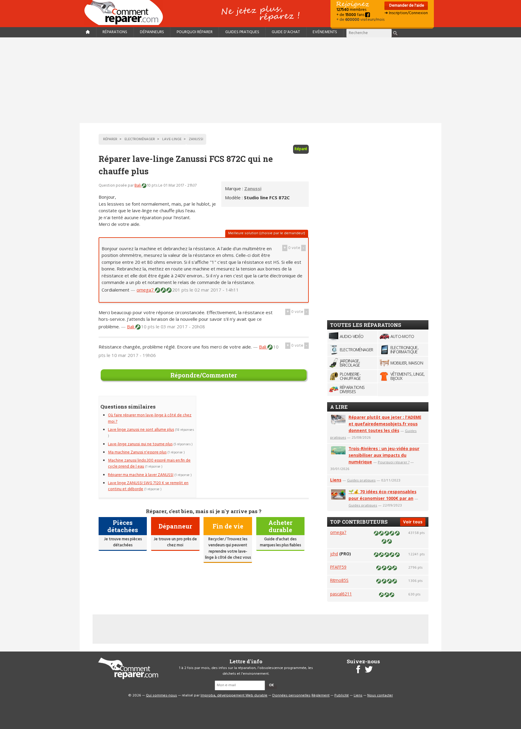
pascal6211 (341, 594)
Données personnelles (291, 696)
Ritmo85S (339, 580)
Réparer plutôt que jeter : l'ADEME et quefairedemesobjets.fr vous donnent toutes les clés (385, 423)
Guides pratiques (242, 32)
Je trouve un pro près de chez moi (175, 542)
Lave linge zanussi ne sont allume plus (141, 430)
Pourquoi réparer (195, 32)
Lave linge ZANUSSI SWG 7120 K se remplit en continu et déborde (148, 486)
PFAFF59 (338, 567)
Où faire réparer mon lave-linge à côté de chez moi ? (149, 418)
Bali (138, 185)
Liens (335, 480)
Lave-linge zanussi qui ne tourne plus (140, 444)
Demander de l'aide (406, 5)
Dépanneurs (152, 32)
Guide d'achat (286, 32)
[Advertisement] (260, 80)
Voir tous (412, 522)
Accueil (126, 12)
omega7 (146, 290)
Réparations (115, 32)
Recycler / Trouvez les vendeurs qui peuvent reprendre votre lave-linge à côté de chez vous (228, 548)
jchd (334, 554)
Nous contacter (380, 696)
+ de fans (350, 15)
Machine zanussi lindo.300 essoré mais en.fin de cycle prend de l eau (149, 463)
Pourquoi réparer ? (393, 462)
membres (351, 10)
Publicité (341, 696)
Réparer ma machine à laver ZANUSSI (140, 475)
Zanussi (252, 188)
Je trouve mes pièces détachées (123, 542)
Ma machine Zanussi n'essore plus (137, 452)
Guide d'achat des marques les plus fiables (280, 542)
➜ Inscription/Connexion (406, 13)
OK (271, 685)
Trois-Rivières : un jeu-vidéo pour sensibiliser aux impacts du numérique (384, 455)
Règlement (320, 696)
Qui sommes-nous (161, 696)
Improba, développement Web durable (234, 696)
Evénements (325, 32)
